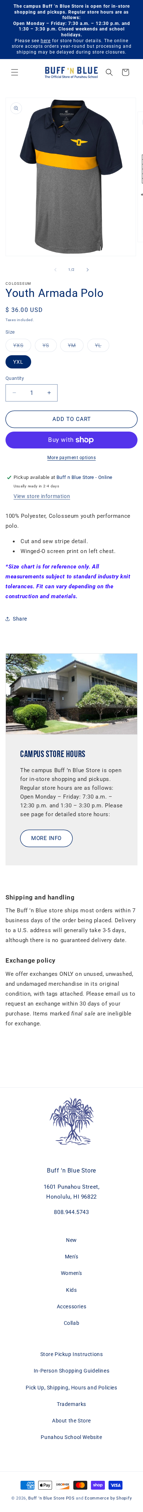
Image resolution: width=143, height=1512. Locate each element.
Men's (71, 1257)
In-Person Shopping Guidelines (71, 1371)
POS (70, 1498)
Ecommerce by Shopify (108, 1498)
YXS (22, 347)
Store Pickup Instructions (71, 1354)
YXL (18, 362)
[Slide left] (55, 270)
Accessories (72, 1306)
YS (50, 347)
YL (102, 347)
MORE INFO (46, 838)
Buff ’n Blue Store (46, 1498)
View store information (42, 496)
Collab (72, 1323)
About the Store (71, 1421)
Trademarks (71, 1404)
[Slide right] (88, 270)
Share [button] (20, 619)
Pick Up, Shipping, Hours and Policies (71, 1388)
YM (76, 347)
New (71, 1240)
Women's (71, 1273)
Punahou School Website (71, 1437)
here (46, 40)
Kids (71, 1290)
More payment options (71, 457)
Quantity (15, 378)
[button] (15, 72)
